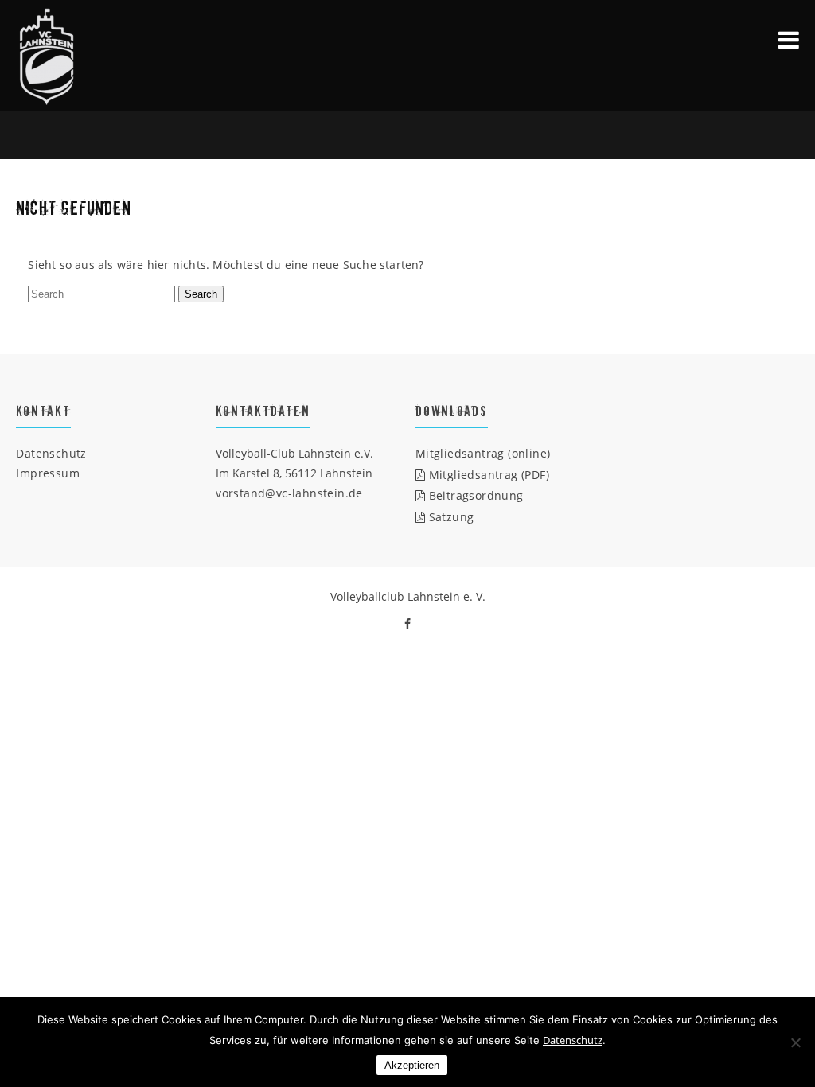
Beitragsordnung (474, 495)
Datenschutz (51, 453)
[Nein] (795, 1042)
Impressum (48, 473)
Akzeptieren (411, 1065)
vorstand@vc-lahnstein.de (289, 493)
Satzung (449, 516)
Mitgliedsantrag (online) (483, 453)
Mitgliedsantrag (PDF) (487, 474)
